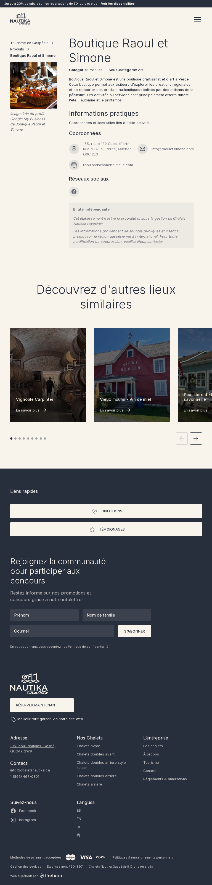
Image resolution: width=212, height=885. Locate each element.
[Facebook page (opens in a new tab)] (74, 192)
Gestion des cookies (25, 866)
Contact (150, 771)
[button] (196, 19)
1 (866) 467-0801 (24, 776)
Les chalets (153, 746)
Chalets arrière (89, 784)
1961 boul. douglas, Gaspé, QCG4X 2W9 (33, 748)
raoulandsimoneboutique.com (108, 165)
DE (79, 827)
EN (79, 819)
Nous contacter (150, 242)
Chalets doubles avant (96, 754)
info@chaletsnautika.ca (30, 770)
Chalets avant (88, 746)
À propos (151, 754)
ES (79, 810)
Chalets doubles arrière (97, 776)
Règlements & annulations (165, 779)
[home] (20, 19)
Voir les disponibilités (118, 4)
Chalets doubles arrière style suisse (101, 765)
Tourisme (151, 762)
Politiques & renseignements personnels (142, 857)
